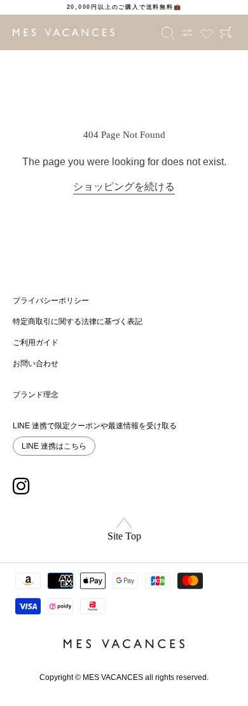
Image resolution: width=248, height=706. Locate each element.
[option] (124, 7)
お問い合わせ (36, 363)
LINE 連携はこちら (54, 446)
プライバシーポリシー (51, 300)
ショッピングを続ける (124, 186)
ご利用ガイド (36, 342)
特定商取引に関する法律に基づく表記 (77, 321)
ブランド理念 (36, 394)
